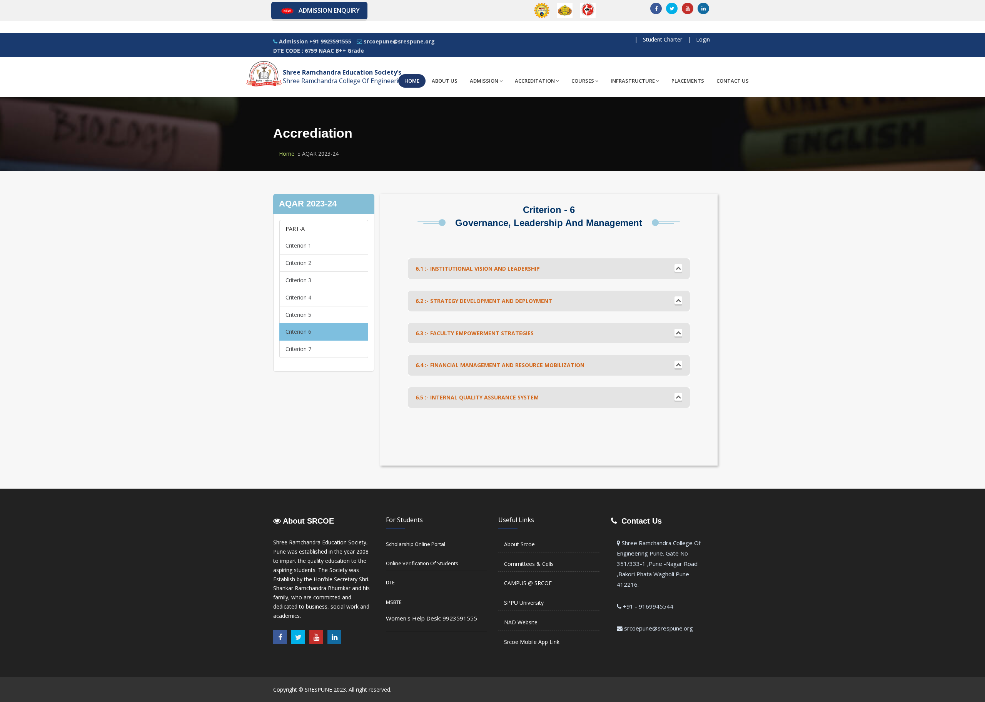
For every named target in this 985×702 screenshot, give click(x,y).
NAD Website (521, 622)
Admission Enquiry (329, 10)
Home (286, 153)
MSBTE (394, 602)
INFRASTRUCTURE (633, 80)
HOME (411, 80)
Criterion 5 (298, 314)
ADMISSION (484, 80)
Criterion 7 (298, 349)
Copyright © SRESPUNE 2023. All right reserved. (332, 689)
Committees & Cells (529, 563)
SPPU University (524, 602)
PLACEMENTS (687, 80)
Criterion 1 (298, 245)
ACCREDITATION (535, 80)
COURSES (582, 80)
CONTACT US (732, 80)
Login (703, 39)
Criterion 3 (298, 280)
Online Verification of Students (422, 563)
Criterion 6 (298, 331)
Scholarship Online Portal (415, 544)
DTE (390, 582)
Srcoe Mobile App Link (531, 641)
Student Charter (662, 39)
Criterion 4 (298, 297)
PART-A (295, 228)
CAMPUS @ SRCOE (528, 583)
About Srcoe (519, 544)
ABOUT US (444, 80)
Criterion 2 (298, 262)
